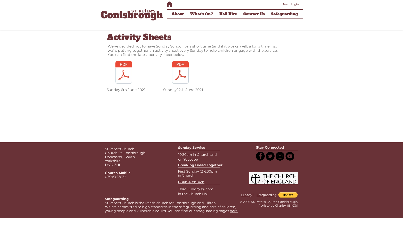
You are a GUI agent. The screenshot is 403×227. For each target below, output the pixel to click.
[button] (178, 14)
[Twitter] (270, 156)
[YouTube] (289, 156)
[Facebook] (260, 156)
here (234, 211)
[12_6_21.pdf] (180, 73)
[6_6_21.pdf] (123, 73)
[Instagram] (280, 156)
